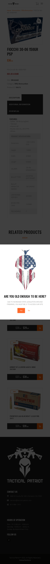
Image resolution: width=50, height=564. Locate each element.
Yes (21, 310)
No (29, 310)
